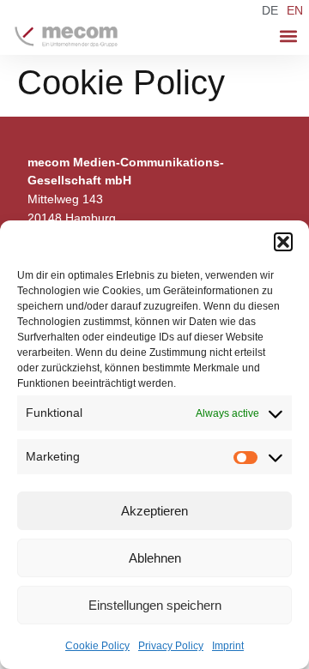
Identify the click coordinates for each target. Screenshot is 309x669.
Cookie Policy (97, 646)
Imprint (228, 646)
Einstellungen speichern (154, 605)
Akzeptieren (154, 510)
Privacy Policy (170, 646)
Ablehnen (155, 558)
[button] (283, 241)
